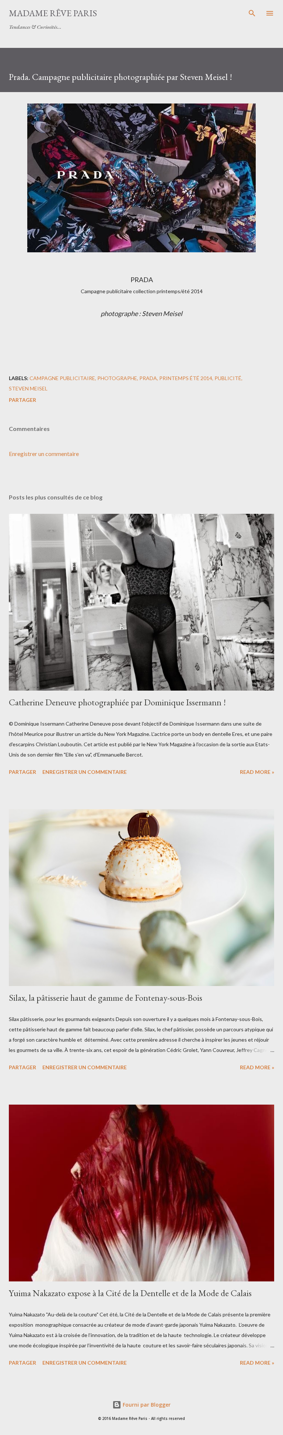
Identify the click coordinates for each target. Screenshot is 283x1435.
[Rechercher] (252, 13)
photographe (117, 378)
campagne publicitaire (62, 378)
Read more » (257, 772)
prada (148, 378)
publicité (227, 378)
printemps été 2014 (185, 378)
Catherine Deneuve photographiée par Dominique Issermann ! (117, 702)
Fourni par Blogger (146, 1404)
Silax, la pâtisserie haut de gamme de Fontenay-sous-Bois (105, 997)
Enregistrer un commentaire (44, 453)
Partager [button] (22, 400)
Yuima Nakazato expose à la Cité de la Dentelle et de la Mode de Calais (130, 1293)
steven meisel (28, 388)
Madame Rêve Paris (53, 13)
